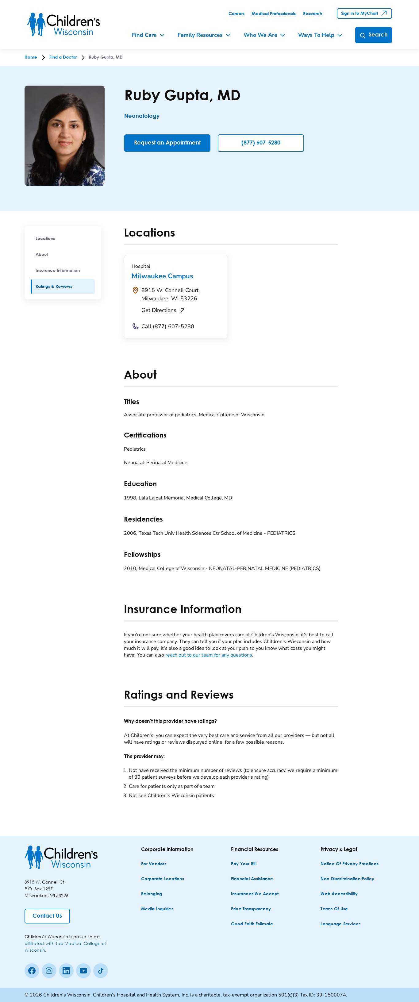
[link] (236, 14)
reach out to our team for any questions (208, 655)
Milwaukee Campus (162, 276)
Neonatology (142, 116)
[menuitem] (63, 238)
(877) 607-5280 (260, 143)
